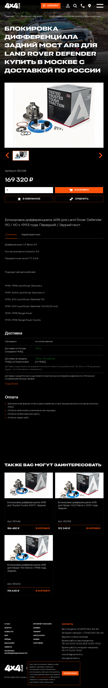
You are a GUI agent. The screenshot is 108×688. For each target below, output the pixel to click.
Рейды (7, 639)
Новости (8, 632)
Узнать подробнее (42, 677)
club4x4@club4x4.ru (72, 655)
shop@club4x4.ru (71, 658)
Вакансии (9, 643)
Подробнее (11, 384)
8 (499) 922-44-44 (88, 629)
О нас (7, 624)
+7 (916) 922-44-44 (93, 633)
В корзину (43, 528)
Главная (9, 16)
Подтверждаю (70, 673)
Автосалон (39, 635)
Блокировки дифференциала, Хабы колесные (75, 16)
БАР (6, 635)
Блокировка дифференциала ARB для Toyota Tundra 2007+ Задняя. (26, 504)
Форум (7, 628)
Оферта (8, 647)
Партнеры (38, 643)
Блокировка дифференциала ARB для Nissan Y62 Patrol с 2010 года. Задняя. (78, 505)
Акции (36, 639)
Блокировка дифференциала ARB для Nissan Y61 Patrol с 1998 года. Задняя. (26, 568)
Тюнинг (37, 632)
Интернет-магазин (31, 16)
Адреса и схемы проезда (75, 637)
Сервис (36, 628)
